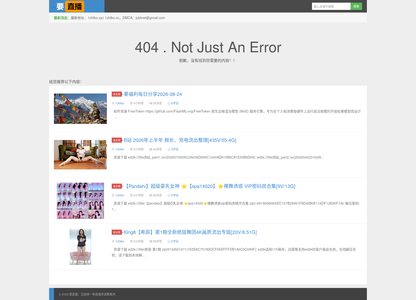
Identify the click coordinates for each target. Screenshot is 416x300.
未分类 (116, 94)
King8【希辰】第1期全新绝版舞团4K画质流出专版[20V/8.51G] (190, 231)
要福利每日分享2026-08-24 (153, 93)
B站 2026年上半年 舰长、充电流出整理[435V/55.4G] (180, 139)
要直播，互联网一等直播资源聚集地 (76, 6)
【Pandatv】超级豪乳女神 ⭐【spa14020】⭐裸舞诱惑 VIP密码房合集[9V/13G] (209, 185)
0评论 (175, 103)
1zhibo (119, 103)
